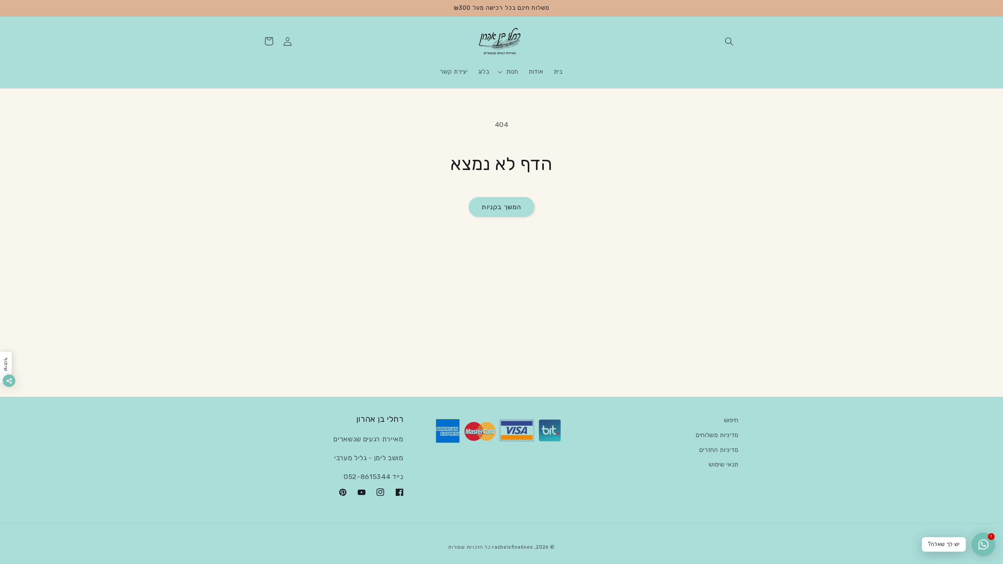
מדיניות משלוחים (717, 435)
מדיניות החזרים (719, 450)
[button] (729, 41)
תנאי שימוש (724, 464)
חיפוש (731, 420)
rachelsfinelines (512, 547)
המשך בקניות (501, 207)
